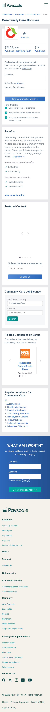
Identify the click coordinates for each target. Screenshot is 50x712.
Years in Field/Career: (15, 87)
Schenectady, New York (18, 413)
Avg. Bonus (40, 51)
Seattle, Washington (16, 407)
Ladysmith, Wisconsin (17, 423)
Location (11, 308)
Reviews (25, 37)
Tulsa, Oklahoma (14, 420)
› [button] (28, 233)
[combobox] (25, 78)
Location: (9, 74)
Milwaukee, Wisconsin (17, 426)
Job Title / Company (16, 299)
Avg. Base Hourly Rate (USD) (18, 51)
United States (7, 14)
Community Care (33, 14)
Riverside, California (16, 410)
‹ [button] (22, 233)
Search (12, 318)
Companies (19, 14)
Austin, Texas (13, 404)
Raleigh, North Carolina (17, 416)
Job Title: (13, 461)
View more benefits (14, 195)
